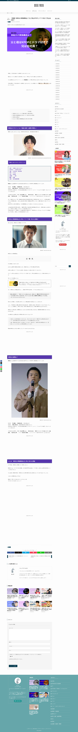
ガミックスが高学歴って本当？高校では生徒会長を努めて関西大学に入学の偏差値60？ (62, 32)
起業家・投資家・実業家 (60, 144)
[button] (10, 552)
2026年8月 (57, 63)
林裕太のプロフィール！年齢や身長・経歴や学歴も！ (23, 113)
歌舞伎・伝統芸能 (59, 133)
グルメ (53, 696)
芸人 (57, 139)
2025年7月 (57, 92)
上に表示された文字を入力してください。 (16, 659)
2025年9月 (57, 88)
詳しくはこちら (63, 244)
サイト (10, 650)
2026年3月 (57, 74)
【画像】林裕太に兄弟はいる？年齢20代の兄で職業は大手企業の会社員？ (33, 282)
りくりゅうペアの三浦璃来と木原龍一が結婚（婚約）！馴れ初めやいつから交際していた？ (62, 40)
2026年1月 (57, 79)
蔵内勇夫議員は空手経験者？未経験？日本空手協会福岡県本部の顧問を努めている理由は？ (62, 35)
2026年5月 (57, 70)
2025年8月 (57, 90)
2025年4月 (57, 99)
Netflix (57, 106)
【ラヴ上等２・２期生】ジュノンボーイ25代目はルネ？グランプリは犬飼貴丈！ (62, 26)
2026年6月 (57, 68)
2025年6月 (57, 94)
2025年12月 (58, 81)
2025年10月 (58, 85)
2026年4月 (57, 72)
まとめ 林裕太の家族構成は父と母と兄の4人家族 (22, 118)
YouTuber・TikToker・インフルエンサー (63, 113)
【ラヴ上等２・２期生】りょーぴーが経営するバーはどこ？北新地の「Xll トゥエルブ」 (62, 29)
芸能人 (9, 547)
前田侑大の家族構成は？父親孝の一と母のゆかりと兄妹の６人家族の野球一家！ (62, 44)
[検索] (70, 0)
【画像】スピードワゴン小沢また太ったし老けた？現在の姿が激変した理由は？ (62, 47)
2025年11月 (58, 83)
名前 (10, 642)
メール (10, 646)
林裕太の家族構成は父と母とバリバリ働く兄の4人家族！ (24, 115)
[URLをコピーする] (48, 552)
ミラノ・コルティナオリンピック (61, 128)
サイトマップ (48, 728)
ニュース (57, 126)
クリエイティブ (58, 117)
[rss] (68, 0)
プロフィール (30, 728)
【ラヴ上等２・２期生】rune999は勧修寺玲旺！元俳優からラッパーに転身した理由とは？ (62, 55)
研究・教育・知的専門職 (60, 137)
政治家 (53, 708)
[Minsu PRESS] (39, 5)
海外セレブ (58, 135)
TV (56, 111)
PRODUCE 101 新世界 (56, 683)
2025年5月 (57, 96)
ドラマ (57, 124)
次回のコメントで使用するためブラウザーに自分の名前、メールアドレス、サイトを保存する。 (26, 654)
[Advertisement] (29, 61)
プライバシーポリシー (41, 728)
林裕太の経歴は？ (16, 117)
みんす (12, 574)
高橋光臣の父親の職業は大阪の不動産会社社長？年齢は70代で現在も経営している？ (62, 22)
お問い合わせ (35, 728)
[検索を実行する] (70, 266)
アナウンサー (58, 115)
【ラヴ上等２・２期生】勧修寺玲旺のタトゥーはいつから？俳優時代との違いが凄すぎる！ (62, 50)
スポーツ (57, 122)
